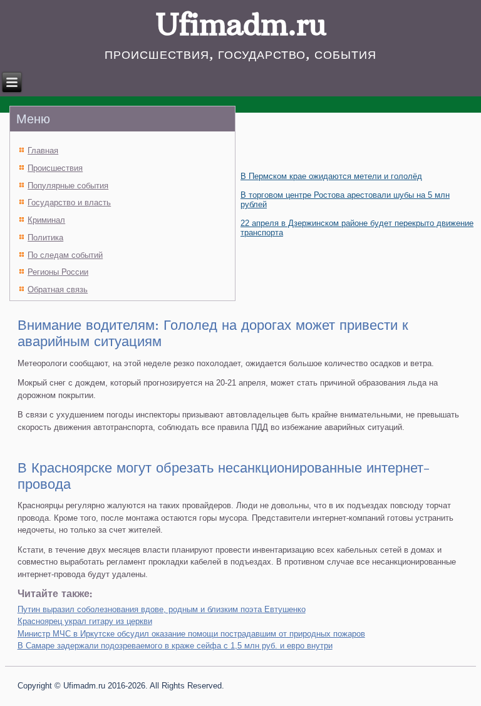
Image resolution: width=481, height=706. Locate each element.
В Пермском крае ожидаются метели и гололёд (331, 176)
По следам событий (65, 255)
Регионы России (58, 272)
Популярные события (68, 185)
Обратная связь (58, 289)
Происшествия (55, 168)
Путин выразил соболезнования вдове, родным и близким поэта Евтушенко (162, 609)
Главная (43, 150)
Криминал (46, 220)
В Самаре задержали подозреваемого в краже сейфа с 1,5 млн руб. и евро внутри (175, 645)
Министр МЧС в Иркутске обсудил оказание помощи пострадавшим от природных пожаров (191, 633)
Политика (45, 237)
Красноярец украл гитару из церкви (85, 621)
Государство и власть (69, 202)
